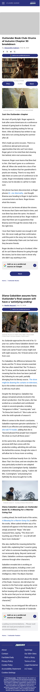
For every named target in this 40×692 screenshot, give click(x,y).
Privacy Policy (7, 661)
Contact (5, 654)
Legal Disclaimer (31, 665)
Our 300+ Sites (30, 654)
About (4, 650)
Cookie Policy (7, 665)
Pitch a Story (30, 657)
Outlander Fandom (14, 635)
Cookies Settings (8, 673)
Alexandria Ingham (11, 48)
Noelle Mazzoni (10, 305)
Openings (28, 650)
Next (32, 84)
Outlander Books (13, 280)
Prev (8, 84)
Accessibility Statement (11, 669)
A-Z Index (28, 669)
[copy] (14, 51)
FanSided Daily (8, 657)
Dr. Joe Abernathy (16, 193)
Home (4, 280)
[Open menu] (3, 3)
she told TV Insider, (10, 430)
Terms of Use (30, 661)
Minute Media (12, 678)
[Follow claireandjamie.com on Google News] (34, 265)
